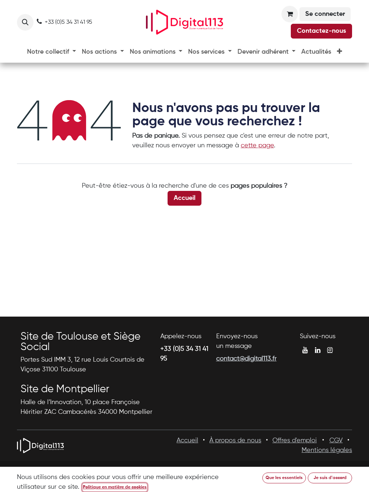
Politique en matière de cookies (115, 487)
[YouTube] (305, 350)
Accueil (184, 198)
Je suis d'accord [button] (330, 478)
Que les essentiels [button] (284, 478)
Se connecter (325, 14)
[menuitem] (51, 52)
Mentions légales (327, 450)
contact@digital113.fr (246, 358)
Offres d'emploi (294, 440)
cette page (257, 145)
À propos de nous (235, 440)
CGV (336, 440)
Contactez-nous (321, 31)
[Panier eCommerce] (289, 14)
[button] (25, 22)
